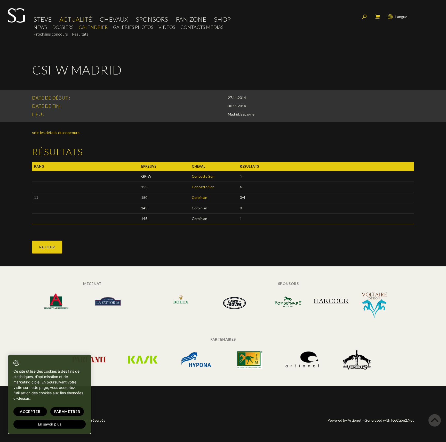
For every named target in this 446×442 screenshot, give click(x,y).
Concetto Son (203, 176)
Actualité (75, 19)
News (40, 27)
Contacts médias (202, 27)
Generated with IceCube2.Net (389, 420)
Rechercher (364, 16)
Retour (47, 247)
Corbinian (199, 197)
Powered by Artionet (345, 420)
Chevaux (114, 19)
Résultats (80, 33)
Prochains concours (51, 33)
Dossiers (63, 27)
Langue (401, 16)
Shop (222, 19)
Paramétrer (67, 411)
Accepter (30, 411)
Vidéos (166, 27)
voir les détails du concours (55, 132)
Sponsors (152, 19)
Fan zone (191, 19)
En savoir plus (49, 424)
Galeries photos (133, 27)
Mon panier (377, 16)
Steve (43, 19)
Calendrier (93, 27)
